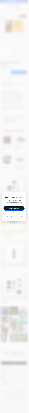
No (14, 213)
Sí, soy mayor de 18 (14, 208)
